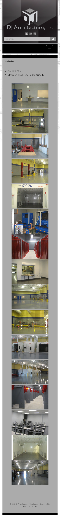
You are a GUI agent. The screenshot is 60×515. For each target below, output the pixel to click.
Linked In (34, 33)
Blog (26, 33)
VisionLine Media (30, 506)
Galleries (13, 71)
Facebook (30, 33)
